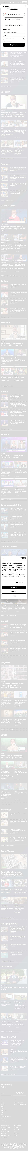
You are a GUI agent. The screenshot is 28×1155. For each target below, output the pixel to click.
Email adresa (6, 29)
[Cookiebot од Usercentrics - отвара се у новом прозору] (20, 558)
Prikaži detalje (19, 582)
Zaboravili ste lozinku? (8, 40)
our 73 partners (8, 565)
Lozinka (5, 35)
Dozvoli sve (14, 587)
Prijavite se (14, 45)
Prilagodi (13, 591)
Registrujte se (13, 9)
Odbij (14, 596)
